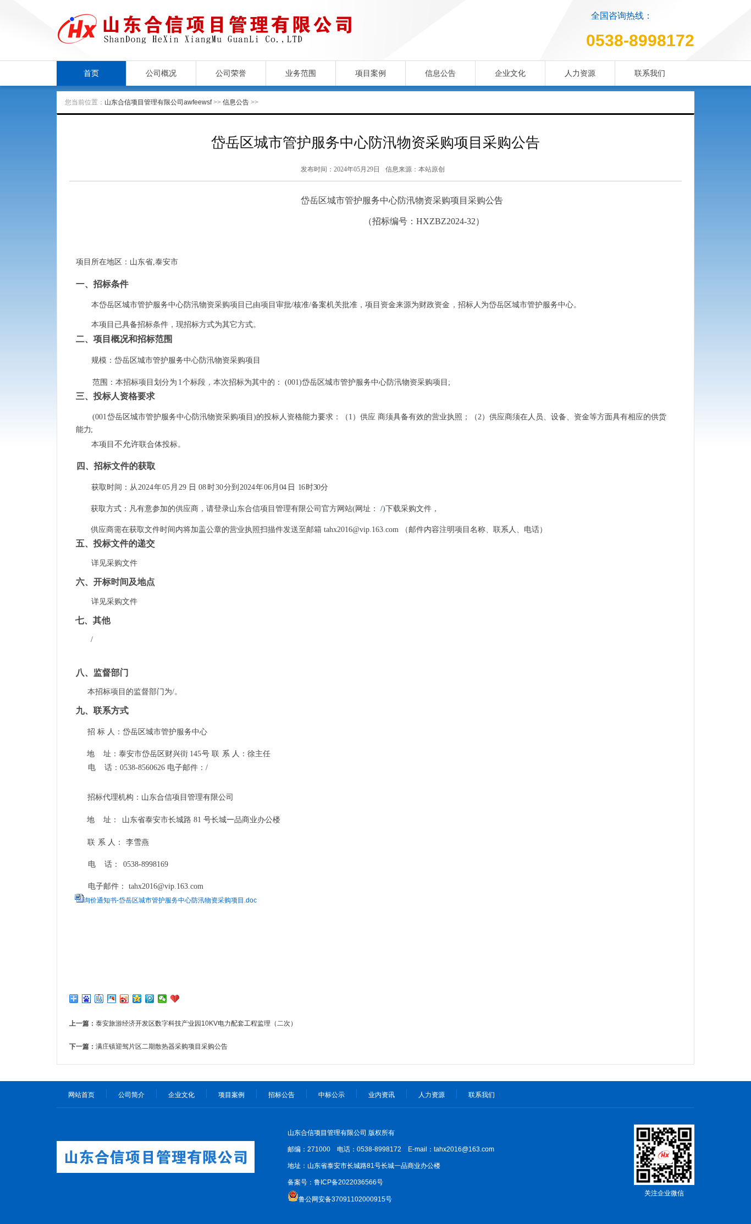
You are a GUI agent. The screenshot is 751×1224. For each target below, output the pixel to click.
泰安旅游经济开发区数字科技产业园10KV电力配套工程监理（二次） (196, 1023)
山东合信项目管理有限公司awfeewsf (158, 102)
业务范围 (300, 73)
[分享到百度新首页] (86, 998)
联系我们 (649, 73)
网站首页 (81, 1095)
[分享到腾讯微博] (149, 998)
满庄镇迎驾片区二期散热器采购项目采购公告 (162, 1046)
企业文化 (510, 73)
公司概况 (161, 73)
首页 (91, 73)
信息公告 (440, 73)
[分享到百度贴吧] (99, 998)
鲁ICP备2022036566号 (348, 1182)
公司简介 (131, 1095)
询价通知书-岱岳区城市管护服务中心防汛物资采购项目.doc (170, 900)
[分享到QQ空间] (137, 998)
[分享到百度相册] (112, 998)
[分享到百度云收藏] (175, 998)
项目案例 (370, 73)
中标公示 (331, 1095)
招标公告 (281, 1095)
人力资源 (580, 73)
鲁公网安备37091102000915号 (345, 1199)
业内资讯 (381, 1095)
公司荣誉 (231, 73)
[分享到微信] (162, 998)
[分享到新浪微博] (124, 998)
